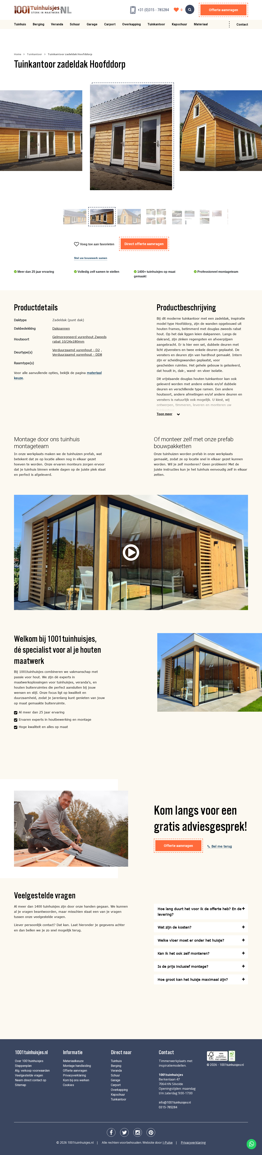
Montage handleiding (77, 1066)
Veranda (57, 24)
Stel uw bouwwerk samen (90, 258)
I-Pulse (168, 1142)
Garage (92, 24)
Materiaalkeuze (73, 1061)
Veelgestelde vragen (29, 1075)
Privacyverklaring (74, 1075)
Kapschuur (179, 24)
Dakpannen (61, 328)
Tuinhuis (20, 24)
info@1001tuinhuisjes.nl (175, 1102)
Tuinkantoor (156, 24)
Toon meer (164, 414)
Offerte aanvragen (223, 10)
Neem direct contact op (30, 1080)
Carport (109, 24)
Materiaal (201, 24)
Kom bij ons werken (76, 1080)
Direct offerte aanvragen (144, 244)
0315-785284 (168, 1107)
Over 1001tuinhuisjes (29, 1061)
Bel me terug (222, 846)
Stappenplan (23, 1066)
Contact (242, 24)
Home (17, 54)
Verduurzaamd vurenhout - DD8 (77, 354)
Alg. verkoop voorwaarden (32, 1070)
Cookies (68, 1085)
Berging (38, 24)
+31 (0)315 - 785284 (153, 9)
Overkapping (131, 24)
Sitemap (20, 1085)
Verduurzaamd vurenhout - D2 (76, 350)
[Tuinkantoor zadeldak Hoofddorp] (41, 130)
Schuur (75, 24)
